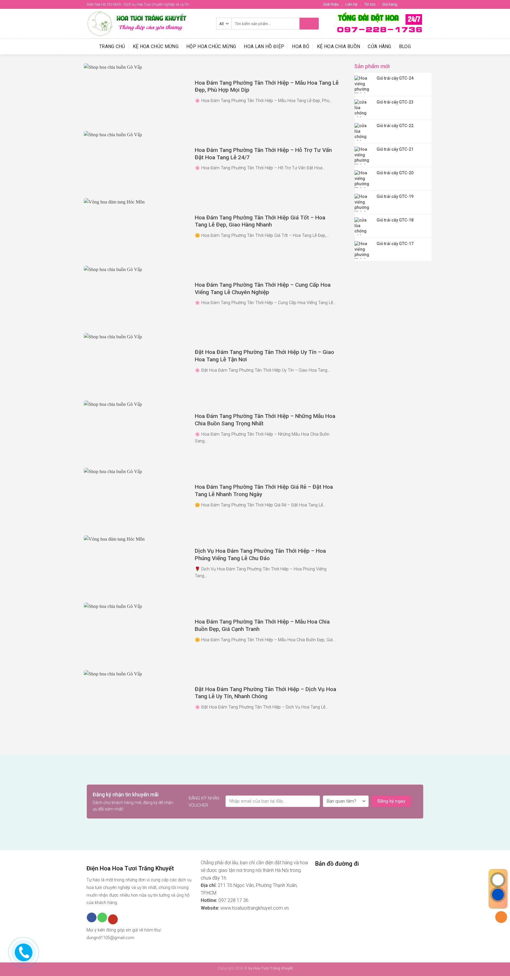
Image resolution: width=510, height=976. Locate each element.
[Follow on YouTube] (113, 919)
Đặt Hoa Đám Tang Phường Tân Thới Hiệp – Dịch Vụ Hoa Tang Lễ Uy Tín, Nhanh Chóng (265, 693)
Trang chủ (112, 46)
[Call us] (102, 918)
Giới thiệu (331, 4)
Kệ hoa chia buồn (338, 46)
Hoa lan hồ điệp (264, 46)
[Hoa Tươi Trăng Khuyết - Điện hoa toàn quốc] (147, 23)
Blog (405, 46)
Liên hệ (351, 4)
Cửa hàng (379, 46)
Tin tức (370, 4)
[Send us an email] (420, 4)
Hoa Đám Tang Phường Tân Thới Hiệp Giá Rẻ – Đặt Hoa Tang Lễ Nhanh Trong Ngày (264, 490)
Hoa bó (300, 46)
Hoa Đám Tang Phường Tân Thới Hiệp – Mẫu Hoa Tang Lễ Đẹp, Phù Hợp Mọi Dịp (267, 86)
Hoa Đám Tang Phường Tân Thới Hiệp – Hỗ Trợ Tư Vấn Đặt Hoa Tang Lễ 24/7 (263, 154)
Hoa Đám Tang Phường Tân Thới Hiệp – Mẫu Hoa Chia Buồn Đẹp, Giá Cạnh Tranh (262, 625)
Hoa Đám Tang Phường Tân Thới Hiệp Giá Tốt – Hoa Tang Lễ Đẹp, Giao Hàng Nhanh (260, 221)
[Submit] (309, 23)
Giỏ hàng (389, 4)
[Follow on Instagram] (409, 4)
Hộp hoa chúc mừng (211, 46)
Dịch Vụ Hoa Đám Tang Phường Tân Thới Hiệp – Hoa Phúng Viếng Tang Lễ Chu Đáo (260, 554)
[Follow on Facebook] (403, 4)
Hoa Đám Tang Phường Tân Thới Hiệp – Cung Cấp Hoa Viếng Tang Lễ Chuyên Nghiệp (263, 288)
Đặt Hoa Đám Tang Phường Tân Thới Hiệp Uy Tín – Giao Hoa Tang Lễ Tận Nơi (264, 356)
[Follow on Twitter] (414, 4)
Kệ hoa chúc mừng (156, 46)
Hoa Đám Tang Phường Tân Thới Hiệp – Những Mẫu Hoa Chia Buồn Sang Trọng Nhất (265, 420)
